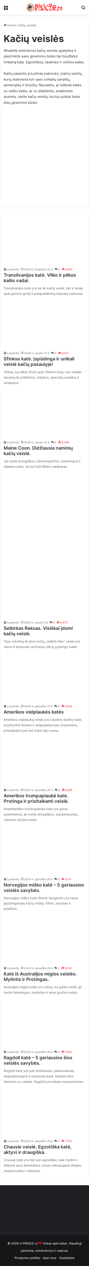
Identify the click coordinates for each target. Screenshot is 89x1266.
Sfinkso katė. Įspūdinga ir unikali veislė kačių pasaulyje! (39, 361)
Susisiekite (67, 1258)
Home (11, 25)
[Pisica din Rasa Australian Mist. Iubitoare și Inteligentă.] (44, 939)
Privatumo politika (27, 1258)
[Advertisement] (44, 154)
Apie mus (50, 1258)
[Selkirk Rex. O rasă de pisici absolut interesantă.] (44, 593)
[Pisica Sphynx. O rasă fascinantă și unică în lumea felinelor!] (44, 324)
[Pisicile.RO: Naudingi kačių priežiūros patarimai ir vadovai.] (44, 7)
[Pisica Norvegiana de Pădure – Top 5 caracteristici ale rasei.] (44, 849)
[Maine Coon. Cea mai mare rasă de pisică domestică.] (44, 413)
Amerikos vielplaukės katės (34, 712)
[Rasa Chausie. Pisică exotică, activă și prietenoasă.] (44, 1112)
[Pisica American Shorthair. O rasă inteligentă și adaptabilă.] (44, 760)
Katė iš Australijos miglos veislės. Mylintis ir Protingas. (40, 976)
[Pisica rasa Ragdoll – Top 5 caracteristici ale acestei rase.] (44, 1022)
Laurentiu (13, 269)
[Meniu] (5, 9)
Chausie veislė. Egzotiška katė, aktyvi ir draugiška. (38, 1149)
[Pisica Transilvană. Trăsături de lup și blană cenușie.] (44, 240)
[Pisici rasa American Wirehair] (44, 677)
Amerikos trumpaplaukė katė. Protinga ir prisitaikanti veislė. (36, 798)
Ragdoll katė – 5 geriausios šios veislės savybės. (38, 1060)
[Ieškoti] (83, 9)
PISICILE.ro (31, 1243)
